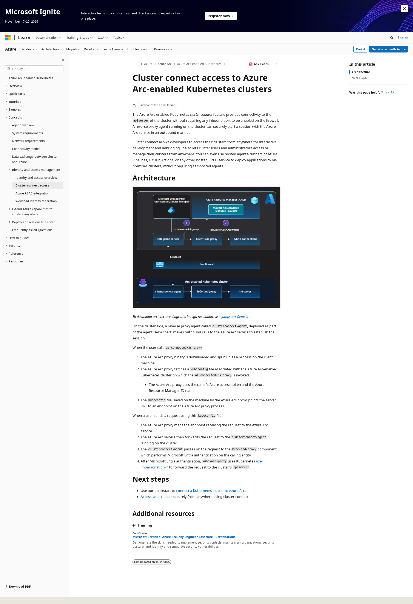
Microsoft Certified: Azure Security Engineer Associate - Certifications (184, 537)
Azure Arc (165, 64)
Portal (360, 49)
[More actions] (276, 64)
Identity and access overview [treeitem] (36, 178)
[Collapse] (63, 60)
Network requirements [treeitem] (28, 141)
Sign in (403, 37)
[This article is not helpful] (392, 92)
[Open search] (391, 38)
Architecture (360, 72)
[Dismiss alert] (404, 8)
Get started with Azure (388, 49)
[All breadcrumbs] (136, 64)
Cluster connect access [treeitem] (32, 185)
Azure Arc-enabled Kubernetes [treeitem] (31, 78)
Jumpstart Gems (233, 316)
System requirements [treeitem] (27, 133)
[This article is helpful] (387, 92)
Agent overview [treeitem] (23, 125)
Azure (148, 64)
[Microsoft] (8, 37)
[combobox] (34, 68)
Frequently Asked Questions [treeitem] (32, 230)
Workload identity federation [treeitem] (36, 201)
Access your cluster (156, 496)
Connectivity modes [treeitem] (26, 149)
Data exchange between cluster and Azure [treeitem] (35, 159)
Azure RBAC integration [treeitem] (32, 193)
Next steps (359, 78)
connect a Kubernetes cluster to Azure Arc (210, 490)
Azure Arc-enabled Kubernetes (199, 64)
